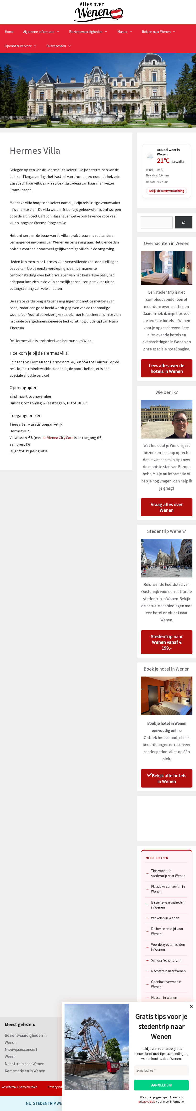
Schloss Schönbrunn (166, 960)
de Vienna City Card (57, 437)
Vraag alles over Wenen (167, 507)
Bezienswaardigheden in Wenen (168, 905)
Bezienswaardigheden (86, 31)
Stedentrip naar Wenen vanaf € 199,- (167, 642)
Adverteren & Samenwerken (19, 1087)
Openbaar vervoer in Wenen (166, 984)
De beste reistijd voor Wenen (167, 931)
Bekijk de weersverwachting (166, 191)
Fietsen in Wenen (164, 997)
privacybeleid (146, 1102)
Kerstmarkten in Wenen (25, 1071)
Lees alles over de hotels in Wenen (166, 368)
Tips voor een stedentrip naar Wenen (168, 873)
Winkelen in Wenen (165, 918)
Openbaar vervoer (18, 46)
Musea (122, 31)
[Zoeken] (183, 222)
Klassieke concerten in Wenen (168, 889)
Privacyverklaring (59, 1087)
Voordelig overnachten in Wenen (168, 947)
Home (9, 31)
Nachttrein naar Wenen (168, 971)
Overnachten (56, 46)
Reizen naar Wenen (156, 31)
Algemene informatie (38, 31)
